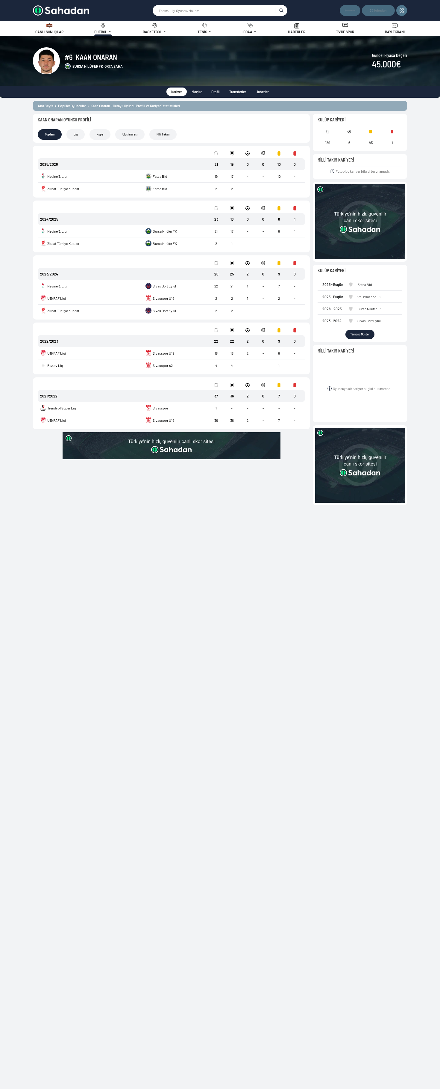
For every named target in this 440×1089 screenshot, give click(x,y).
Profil (215, 92)
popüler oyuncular (72, 106)
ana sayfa (45, 106)
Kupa (100, 134)
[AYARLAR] (401, 10)
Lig (76, 134)
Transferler (237, 92)
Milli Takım (163, 134)
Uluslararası (129, 134)
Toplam (49, 134)
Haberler (262, 92)
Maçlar (197, 92)
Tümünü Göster (360, 334)
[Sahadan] (92, 10)
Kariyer (176, 92)
